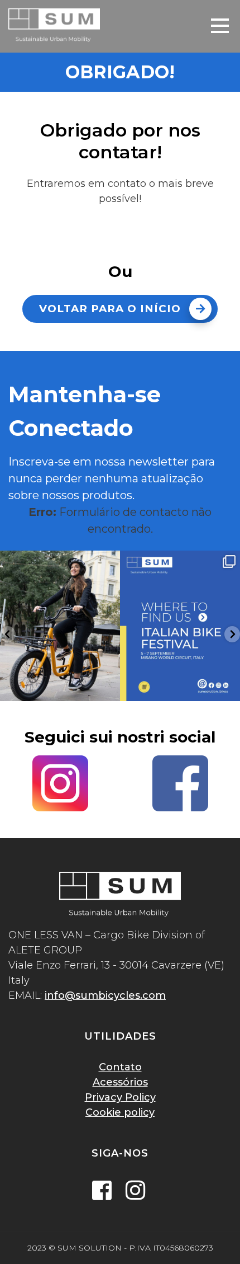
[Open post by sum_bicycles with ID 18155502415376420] (180, 626)
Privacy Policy (120, 1097)
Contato (120, 1067)
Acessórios (120, 1082)
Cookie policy (120, 1112)
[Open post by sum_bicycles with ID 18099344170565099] (60, 626)
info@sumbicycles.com (105, 995)
